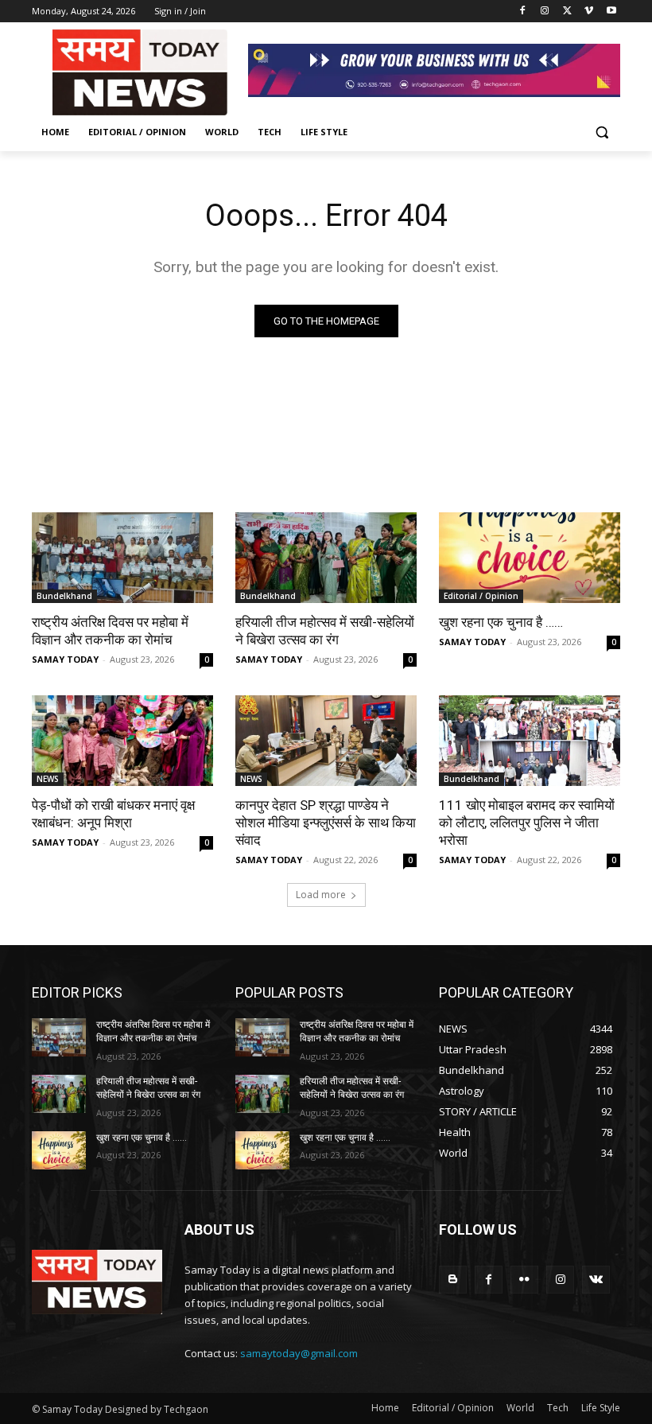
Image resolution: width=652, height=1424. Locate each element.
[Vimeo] (589, 11)
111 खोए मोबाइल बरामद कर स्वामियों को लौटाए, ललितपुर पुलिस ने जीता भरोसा (527, 822)
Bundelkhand (64, 595)
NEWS (48, 778)
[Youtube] (611, 11)
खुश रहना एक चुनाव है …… (501, 622)
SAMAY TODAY (65, 659)
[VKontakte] (596, 1280)
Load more (321, 894)
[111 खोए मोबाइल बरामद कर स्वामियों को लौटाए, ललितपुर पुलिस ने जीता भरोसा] (529, 740)
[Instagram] (545, 11)
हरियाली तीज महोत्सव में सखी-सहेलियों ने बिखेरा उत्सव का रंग (324, 631)
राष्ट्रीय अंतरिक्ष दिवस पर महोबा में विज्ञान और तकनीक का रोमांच (110, 631)
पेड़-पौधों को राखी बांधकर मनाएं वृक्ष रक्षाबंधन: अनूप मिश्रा (113, 814)
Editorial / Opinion (481, 595)
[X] (567, 11)
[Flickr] (524, 1280)
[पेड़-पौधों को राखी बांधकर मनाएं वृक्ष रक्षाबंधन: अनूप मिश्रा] (122, 740)
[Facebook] (523, 11)
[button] (601, 132)
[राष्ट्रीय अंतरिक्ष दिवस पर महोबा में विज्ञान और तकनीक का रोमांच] (122, 557)
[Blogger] (453, 1280)
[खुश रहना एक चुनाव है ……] (529, 557)
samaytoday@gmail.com (299, 1353)
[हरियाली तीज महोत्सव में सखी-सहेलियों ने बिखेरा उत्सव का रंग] (326, 557)
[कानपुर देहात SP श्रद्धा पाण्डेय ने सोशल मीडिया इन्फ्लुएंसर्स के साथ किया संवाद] (326, 740)
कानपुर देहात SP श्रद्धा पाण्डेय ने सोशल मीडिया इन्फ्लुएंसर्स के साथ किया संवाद (325, 822)
